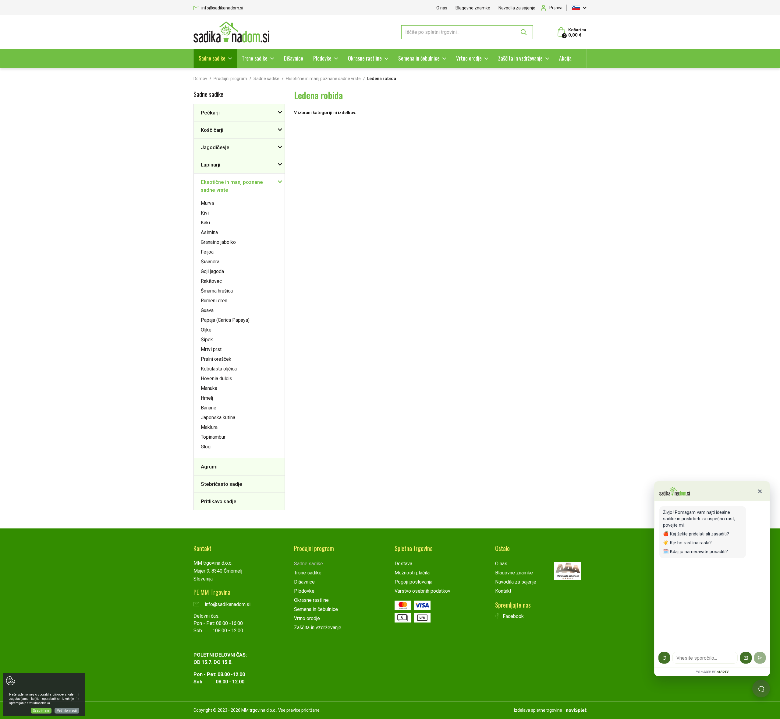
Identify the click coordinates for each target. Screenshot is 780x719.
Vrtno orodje (469, 58)
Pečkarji (210, 113)
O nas (441, 7)
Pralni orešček (216, 359)
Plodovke (322, 58)
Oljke (206, 330)
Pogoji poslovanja (413, 582)
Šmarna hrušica (217, 291)
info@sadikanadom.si (221, 7)
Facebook (513, 616)
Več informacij (67, 710)
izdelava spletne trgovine (538, 710)
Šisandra (210, 262)
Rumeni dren (214, 300)
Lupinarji (210, 165)
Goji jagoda (212, 271)
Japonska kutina (218, 417)
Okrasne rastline (365, 58)
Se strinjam (41, 710)
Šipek (207, 339)
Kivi (205, 213)
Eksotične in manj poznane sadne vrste (323, 78)
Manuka (209, 388)
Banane (208, 408)
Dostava (403, 563)
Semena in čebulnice (419, 58)
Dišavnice (293, 58)
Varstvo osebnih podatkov (422, 591)
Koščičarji (212, 130)
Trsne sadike (255, 58)
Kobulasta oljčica (219, 369)
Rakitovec (211, 281)
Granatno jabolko (218, 242)
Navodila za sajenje (516, 7)
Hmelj (207, 398)
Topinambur (213, 437)
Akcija (565, 58)
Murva (207, 203)
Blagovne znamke (473, 7)
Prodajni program (230, 78)
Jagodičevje (215, 147)
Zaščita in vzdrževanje (520, 58)
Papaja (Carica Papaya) (225, 320)
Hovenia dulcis (216, 378)
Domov (200, 78)
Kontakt (503, 591)
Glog (206, 447)
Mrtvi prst (211, 349)
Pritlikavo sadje (218, 501)
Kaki (205, 223)
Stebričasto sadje (221, 484)
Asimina (209, 232)
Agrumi (209, 467)
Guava (207, 310)
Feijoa (207, 252)
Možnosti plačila (412, 573)
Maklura (209, 427)
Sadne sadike (212, 58)
